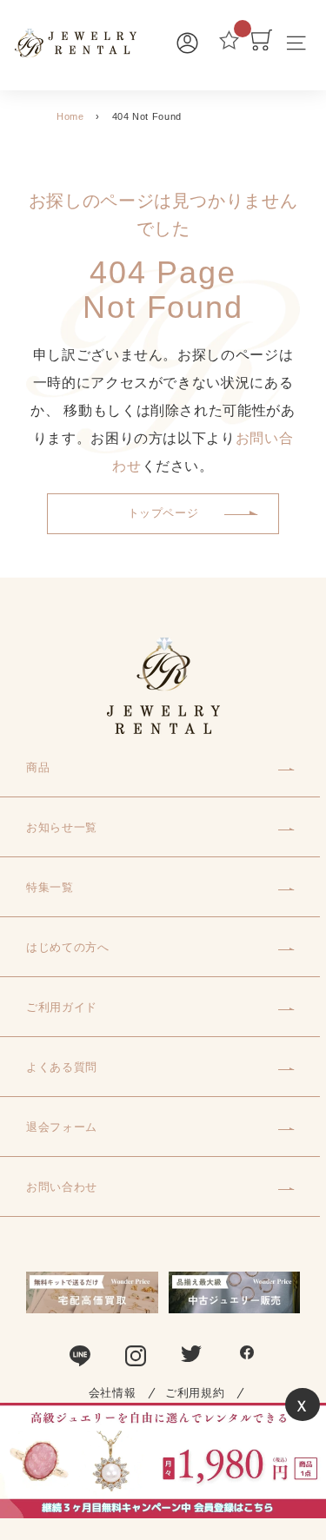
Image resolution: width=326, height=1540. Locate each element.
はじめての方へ (68, 947)
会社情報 (112, 1392)
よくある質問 (61, 1067)
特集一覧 (50, 887)
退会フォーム (61, 1127)
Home (70, 116)
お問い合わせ (61, 1186)
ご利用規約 (194, 1392)
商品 (38, 767)
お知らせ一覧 (61, 827)
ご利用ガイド (61, 1007)
